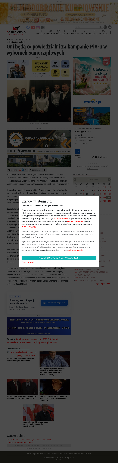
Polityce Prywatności (75, 221)
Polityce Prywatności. (75, 250)
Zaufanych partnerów (60, 218)
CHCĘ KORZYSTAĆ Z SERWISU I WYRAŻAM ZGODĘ (59, 258)
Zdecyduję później (28, 262)
